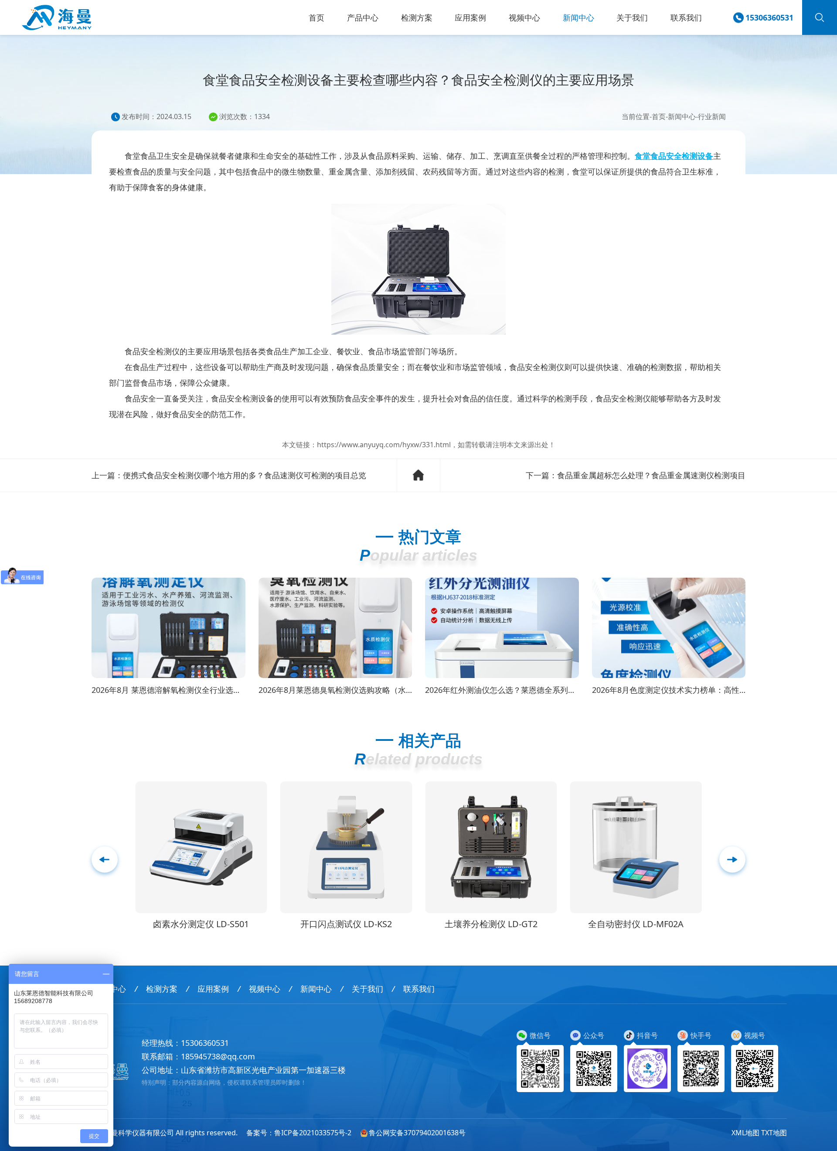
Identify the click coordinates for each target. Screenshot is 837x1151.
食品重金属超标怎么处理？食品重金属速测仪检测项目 (651, 475)
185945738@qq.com (218, 1056)
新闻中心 (578, 17)
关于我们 (632, 17)
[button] (732, 859)
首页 (316, 17)
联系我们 (686, 17)
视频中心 (524, 17)
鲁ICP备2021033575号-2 (312, 1132)
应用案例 (470, 17)
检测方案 (416, 17)
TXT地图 (774, 1132)
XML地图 (745, 1132)
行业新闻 (712, 116)
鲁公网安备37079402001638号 (417, 1132)
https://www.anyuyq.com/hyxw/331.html (384, 444)
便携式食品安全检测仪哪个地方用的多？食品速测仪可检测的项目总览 (244, 475)
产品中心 (362, 17)
